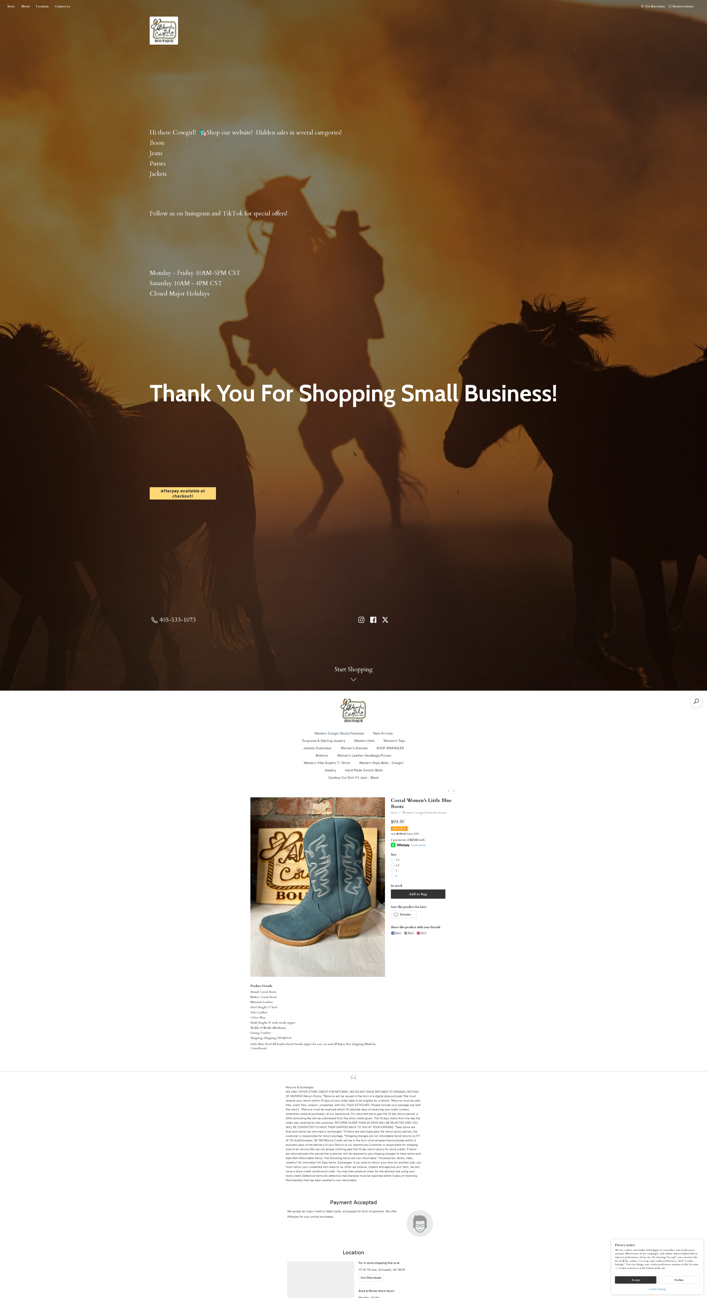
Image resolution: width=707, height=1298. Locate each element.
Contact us (62, 6)
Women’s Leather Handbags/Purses (364, 755)
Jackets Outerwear (317, 748)
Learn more (418, 845)
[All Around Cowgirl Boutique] (353, 711)
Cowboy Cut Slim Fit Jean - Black (353, 778)
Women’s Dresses (354, 748)
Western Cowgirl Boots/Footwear (339, 733)
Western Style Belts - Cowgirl (381, 763)
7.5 (397, 860)
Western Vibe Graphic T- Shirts (327, 763)
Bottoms (322, 755)
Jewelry (330, 770)
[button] (404, 914)
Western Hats (364, 741)
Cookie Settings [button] (657, 1289)
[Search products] (696, 701)
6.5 (397, 865)
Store (11, 6)
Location (42, 6)
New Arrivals (383, 733)
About (25, 6)
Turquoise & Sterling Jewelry (323, 741)
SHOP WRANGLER (390, 748)
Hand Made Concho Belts (364, 770)
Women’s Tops (394, 741)
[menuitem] (448, 790)
